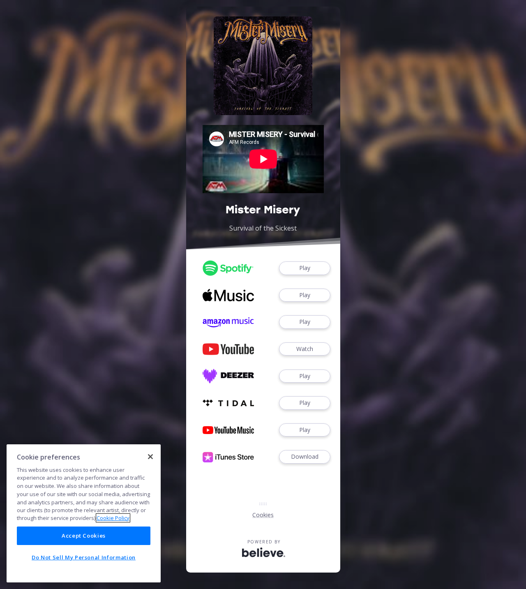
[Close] (150, 457)
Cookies (263, 515)
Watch (304, 349)
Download (304, 456)
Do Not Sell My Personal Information (84, 557)
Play (304, 268)
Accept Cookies (84, 535)
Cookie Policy (113, 518)
